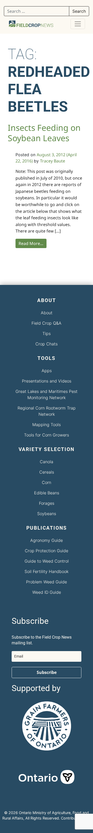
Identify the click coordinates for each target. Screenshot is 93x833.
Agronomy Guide (46, 540)
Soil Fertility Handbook (46, 571)
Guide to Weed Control (47, 561)
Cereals (46, 472)
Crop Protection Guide (46, 550)
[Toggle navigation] (78, 24)
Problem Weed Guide (46, 581)
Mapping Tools (46, 424)
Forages (46, 503)
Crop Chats (46, 343)
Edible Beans (46, 492)
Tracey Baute (52, 161)
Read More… (31, 243)
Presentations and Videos (46, 381)
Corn (46, 482)
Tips (46, 333)
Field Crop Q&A (46, 323)
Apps (47, 370)
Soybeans (46, 513)
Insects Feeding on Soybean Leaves (44, 132)
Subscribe (47, 672)
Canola (46, 461)
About (46, 312)
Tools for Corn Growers (46, 435)
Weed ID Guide (46, 592)
